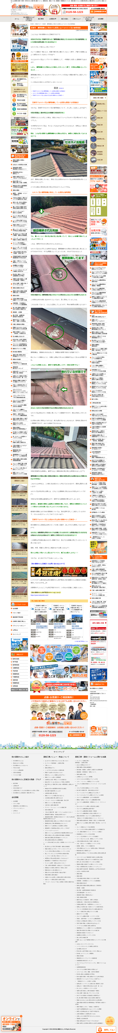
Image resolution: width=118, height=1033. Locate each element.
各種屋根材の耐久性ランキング (84, 960)
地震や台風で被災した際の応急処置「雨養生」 (20, 279)
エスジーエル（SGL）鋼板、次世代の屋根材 (88, 971)
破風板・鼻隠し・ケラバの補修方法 (86, 846)
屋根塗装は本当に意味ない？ (18, 173)
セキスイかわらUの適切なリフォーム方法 (87, 779)
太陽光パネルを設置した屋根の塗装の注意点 (99, 374)
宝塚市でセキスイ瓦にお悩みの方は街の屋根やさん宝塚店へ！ (48, 95)
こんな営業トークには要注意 (98, 508)
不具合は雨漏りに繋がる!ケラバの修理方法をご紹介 (90, 859)
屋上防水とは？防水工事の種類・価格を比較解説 (20, 234)
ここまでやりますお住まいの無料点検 (88, 19)
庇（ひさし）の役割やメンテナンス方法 (20, 437)
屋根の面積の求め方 (18, 288)
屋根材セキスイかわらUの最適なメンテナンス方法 (99, 387)
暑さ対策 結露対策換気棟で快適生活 (18, 316)
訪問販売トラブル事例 (98, 512)
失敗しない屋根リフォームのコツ (98, 320)
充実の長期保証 (17, 772)
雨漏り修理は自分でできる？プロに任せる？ (20, 177)
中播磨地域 (16, 677)
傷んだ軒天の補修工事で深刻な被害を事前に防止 (20, 207)
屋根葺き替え (101, 104)
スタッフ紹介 (17, 612)
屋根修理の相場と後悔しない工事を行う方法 (98, 324)
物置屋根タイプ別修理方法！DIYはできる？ (98, 561)
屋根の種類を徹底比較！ (95, 345)
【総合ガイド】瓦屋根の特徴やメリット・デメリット (90, 818)
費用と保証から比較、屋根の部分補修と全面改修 (99, 332)
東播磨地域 (16, 674)
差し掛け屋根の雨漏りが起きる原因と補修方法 (20, 308)
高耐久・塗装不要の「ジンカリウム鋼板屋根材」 (89, 918)
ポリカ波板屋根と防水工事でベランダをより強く (99, 574)
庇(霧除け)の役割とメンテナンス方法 (18, 266)
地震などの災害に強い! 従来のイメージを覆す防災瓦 (90, 906)
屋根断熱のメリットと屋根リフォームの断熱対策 (20, 455)
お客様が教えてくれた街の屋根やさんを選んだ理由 (26, 790)
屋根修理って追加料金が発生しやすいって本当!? (99, 525)
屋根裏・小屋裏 (17, 312)
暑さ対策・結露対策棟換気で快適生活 (86, 890)
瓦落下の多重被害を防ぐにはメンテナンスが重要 (99, 419)
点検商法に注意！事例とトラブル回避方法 (55, 779)
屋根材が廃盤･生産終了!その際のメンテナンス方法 (89, 864)
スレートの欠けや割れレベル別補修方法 (98, 358)
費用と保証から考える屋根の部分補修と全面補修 (57, 835)
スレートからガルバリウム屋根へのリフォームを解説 (99, 272)
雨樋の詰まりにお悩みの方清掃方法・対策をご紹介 (99, 578)
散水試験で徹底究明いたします (53, 791)
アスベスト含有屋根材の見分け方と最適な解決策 (20, 344)
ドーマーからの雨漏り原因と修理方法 (19, 441)
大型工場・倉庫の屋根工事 (51, 805)
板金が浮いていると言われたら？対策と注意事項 (99, 520)
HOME (32, 24)
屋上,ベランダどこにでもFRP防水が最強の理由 (20, 230)
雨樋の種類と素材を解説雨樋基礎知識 (20, 459)
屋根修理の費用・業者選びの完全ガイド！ (20, 168)
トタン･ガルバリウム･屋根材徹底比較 (19, 396)
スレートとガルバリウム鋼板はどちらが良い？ (99, 268)
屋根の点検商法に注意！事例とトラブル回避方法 (99, 516)
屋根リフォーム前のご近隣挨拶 (53, 777)
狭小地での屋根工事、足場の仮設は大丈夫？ (88, 790)
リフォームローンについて (51, 830)
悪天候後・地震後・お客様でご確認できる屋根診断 (90, 769)
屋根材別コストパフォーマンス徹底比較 (20, 363)
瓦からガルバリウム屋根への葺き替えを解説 (99, 276)
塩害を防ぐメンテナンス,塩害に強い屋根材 (20, 372)
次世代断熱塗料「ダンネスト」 (96, 452)
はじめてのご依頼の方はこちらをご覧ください (57, 760)
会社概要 (100, 19)
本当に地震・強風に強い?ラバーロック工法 (20, 284)
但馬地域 (15, 686)
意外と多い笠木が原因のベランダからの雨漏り (20, 203)
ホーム (17, 19)
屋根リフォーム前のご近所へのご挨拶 (97, 492)
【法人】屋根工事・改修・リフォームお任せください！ (59, 812)
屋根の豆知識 (17, 359)
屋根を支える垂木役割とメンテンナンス (19, 423)
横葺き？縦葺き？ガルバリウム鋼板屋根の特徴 (99, 297)
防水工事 (100, 132)
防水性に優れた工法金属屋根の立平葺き (18, 275)
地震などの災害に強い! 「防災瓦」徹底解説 (98, 440)
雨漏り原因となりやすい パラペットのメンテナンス (58, 848)
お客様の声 (52, 19)
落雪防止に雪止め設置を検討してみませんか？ (57, 858)
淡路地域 (15, 680)
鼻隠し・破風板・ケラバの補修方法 (20, 194)
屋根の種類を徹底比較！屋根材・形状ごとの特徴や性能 (91, 820)
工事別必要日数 (96, 403)
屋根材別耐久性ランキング (18, 367)
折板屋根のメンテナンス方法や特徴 (86, 834)
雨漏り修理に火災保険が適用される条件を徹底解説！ (90, 1023)
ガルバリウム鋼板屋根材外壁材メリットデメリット (99, 301)
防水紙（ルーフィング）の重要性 (85, 953)
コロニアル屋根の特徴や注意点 (97, 362)
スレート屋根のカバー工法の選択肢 (99, 353)
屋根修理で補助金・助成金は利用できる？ (98, 473)
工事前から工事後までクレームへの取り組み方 (99, 496)
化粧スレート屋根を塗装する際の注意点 (97, 378)
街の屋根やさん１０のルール (20, 765)
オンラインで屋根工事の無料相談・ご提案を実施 (99, 483)
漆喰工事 (100, 118)
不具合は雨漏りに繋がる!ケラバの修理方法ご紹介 (20, 198)
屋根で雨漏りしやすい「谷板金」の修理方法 (19, 332)
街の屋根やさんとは (18, 760)
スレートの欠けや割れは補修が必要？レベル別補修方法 (91, 829)
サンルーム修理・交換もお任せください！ (99, 565)
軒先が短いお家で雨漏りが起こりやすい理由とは (20, 340)
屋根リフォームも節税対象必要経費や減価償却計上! (99, 606)
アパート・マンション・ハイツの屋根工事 (55, 807)
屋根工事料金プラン (50, 767)
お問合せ (15, 630)
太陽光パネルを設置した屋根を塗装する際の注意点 (58, 877)
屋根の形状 (16, 295)
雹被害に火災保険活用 (82, 1018)
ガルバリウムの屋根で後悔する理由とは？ (19, 401)
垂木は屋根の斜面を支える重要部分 (54, 840)
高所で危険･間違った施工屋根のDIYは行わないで (20, 419)
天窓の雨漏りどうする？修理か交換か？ (20, 446)
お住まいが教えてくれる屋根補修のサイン (99, 337)
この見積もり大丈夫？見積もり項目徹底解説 (98, 500)
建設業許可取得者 (18, 617)
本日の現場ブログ (17, 788)
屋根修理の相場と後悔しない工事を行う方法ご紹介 (58, 821)
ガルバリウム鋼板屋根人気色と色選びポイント (99, 289)
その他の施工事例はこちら (81, 641)
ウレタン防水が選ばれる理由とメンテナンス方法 (20, 216)
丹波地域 (15, 671)
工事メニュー (77, 19)
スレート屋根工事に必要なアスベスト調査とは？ (20, 464)
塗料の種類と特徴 (98, 623)
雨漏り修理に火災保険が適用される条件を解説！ (99, 465)
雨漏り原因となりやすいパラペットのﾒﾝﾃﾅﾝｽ (20, 225)
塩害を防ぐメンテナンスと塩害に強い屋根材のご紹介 (90, 983)
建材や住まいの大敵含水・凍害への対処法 (19, 320)
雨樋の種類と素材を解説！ (51, 874)
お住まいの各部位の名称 (20, 164)
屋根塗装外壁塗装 (100, 153)
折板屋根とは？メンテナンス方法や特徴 (99, 370)
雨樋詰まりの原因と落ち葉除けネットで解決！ (99, 582)
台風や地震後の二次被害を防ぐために (99, 427)
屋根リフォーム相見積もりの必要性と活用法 (56, 825)
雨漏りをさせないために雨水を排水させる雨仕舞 (20, 328)
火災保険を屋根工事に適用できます (54, 798)
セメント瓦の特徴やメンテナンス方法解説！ (20, 243)
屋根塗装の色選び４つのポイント (97, 448)
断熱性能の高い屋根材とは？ (17, 450)
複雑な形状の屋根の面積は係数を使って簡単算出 (89, 885)
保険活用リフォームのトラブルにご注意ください (99, 533)
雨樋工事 (100, 125)
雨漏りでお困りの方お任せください (54, 772)
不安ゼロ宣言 (16, 767)
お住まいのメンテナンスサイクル (85, 944)
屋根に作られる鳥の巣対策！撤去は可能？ (55, 872)
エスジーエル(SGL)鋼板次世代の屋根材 (20, 405)
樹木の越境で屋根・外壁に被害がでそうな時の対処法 (99, 529)
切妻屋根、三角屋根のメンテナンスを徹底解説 (20, 304)
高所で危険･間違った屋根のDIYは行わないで (88, 923)
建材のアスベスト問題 (19, 348)
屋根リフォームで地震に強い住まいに (54, 795)
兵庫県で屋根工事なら (19, 621)
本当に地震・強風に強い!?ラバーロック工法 (88, 993)
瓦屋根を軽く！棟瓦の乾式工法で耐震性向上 (88, 902)
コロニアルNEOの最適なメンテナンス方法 (99, 391)
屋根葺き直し (101, 139)
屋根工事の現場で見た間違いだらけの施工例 (98, 444)
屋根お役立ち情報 (97, 410)
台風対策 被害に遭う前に (51, 793)
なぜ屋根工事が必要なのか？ (99, 316)
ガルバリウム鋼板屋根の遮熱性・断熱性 (99, 285)
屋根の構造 (16, 190)
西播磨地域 (16, 683)
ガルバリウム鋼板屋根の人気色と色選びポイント (89, 813)
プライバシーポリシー (19, 625)
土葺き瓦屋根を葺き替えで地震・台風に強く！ (20, 252)
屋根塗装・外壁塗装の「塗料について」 (87, 772)
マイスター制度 (17, 775)
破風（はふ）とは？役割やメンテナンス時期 (20, 473)
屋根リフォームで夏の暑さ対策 (53, 802)
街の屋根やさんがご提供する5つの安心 (28, 19)
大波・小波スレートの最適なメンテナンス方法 (20, 261)
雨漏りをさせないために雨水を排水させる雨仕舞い (90, 1000)
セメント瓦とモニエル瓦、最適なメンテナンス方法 (90, 838)
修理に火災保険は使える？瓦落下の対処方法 (99, 423)
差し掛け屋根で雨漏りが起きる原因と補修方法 (88, 997)
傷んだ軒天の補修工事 (82, 937)
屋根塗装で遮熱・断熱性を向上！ (85, 895)
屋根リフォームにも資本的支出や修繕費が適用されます (59, 832)
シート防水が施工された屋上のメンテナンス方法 (20, 221)
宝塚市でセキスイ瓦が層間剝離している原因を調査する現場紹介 (49, 91)
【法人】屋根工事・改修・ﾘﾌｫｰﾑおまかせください (99, 602)
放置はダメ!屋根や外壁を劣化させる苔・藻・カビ (20, 376)
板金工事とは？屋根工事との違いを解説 (20, 182)
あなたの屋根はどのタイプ (83, 765)
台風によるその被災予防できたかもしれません (99, 415)
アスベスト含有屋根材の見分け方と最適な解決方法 (90, 909)
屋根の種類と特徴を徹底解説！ (18, 160)
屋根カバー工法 (102, 111)
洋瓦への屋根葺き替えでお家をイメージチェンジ (20, 385)
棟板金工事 (100, 146)
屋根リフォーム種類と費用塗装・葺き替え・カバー (99, 349)
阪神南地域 (16, 665)
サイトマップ (17, 634)
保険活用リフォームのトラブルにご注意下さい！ (89, 979)
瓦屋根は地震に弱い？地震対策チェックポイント (99, 436)
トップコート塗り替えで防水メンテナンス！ (20, 468)
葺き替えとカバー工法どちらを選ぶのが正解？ (99, 341)
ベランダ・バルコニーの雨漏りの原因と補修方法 (20, 239)
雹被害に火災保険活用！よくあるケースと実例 (99, 469)
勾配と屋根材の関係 (18, 324)
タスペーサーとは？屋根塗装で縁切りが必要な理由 (90, 857)
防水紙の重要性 (17, 351)
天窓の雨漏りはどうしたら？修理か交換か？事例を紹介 (91, 848)
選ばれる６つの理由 (18, 763)
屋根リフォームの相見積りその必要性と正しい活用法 (99, 487)
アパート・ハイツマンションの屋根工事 (98, 594)
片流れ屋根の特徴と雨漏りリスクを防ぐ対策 (20, 299)
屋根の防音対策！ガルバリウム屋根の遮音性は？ (99, 306)
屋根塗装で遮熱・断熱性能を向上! (98, 456)
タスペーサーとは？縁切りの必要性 (18, 212)
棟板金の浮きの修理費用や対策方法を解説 (20, 186)
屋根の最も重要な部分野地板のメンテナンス (19, 355)
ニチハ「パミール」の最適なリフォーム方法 (88, 781)
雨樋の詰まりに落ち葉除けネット (53, 870)
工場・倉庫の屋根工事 (98, 590)
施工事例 (41, 19)
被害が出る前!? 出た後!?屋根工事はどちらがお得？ (99, 504)
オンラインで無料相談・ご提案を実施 (54, 763)
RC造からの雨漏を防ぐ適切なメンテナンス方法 (89, 921)
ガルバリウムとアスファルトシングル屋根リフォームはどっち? (20, 391)
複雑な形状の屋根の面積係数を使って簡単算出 (20, 291)
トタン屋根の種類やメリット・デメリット (98, 366)
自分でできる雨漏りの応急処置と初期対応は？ (99, 461)
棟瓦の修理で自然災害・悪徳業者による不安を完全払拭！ (91, 869)
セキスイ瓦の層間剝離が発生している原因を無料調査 (46, 93)
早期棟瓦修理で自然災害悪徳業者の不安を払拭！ (20, 257)
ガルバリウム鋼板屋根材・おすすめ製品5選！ (88, 797)
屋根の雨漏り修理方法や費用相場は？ (20, 428)
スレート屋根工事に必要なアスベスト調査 (87, 911)
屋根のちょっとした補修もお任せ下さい (55, 775)
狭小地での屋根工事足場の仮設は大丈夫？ (98, 395)
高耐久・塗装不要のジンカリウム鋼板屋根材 (20, 414)
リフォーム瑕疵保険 (18, 770)
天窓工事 (100, 160)
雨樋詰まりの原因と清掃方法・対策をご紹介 (56, 867)
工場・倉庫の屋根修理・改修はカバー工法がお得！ (99, 570)
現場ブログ (38, 24)
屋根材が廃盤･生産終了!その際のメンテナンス (20, 381)
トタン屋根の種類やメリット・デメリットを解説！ (90, 831)
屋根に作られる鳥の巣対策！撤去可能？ (99, 586)
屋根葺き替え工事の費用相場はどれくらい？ (99, 328)
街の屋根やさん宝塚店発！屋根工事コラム (24, 792)
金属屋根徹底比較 (81, 967)
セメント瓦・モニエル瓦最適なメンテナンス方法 (20, 248)
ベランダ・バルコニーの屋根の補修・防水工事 (57, 800)
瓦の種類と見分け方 (18, 336)
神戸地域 (15, 661)
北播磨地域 (16, 668)
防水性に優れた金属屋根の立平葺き (86, 974)
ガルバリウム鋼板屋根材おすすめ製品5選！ (99, 293)
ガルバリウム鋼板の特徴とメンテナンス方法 (20, 410)
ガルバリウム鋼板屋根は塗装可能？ (99, 280)
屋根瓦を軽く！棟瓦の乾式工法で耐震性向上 (98, 431)
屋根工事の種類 (98, 98)
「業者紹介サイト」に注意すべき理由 (98, 537)
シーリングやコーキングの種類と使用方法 (20, 270)
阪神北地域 (16, 659)
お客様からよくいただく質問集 (84, 776)
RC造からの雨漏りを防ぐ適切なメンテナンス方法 (20, 432)
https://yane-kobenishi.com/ (39, 595)
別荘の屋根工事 (96, 598)
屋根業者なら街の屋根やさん (20, 806)
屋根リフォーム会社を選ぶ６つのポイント (99, 407)
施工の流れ (64, 19)
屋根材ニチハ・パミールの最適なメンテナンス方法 (99, 383)
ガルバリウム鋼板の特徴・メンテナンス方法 (88, 916)
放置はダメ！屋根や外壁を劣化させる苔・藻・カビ (90, 986)
